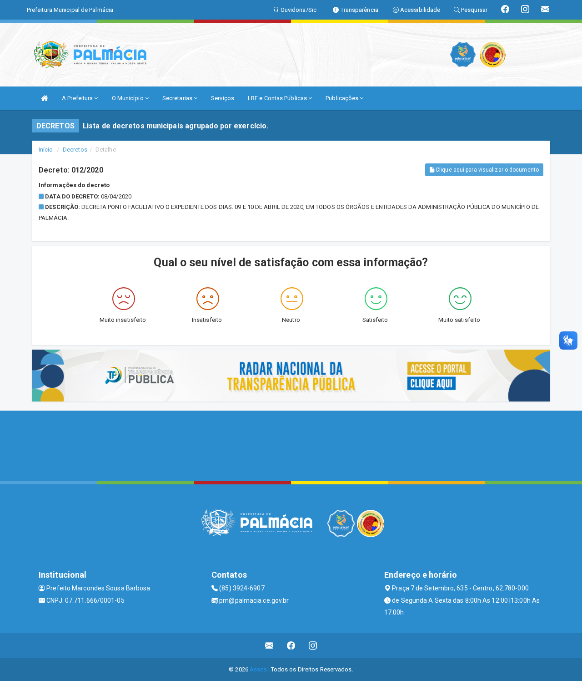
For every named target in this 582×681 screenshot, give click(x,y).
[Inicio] (44, 98)
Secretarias (178, 98)
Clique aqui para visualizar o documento (486, 170)
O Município (128, 98)
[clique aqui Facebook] (291, 646)
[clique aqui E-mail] (269, 646)
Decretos (75, 149)
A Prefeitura (78, 98)
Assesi (259, 669)
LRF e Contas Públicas (278, 98)
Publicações (343, 98)
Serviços (222, 98)
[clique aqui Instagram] (313, 646)
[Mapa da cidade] (291, 445)
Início (46, 149)
